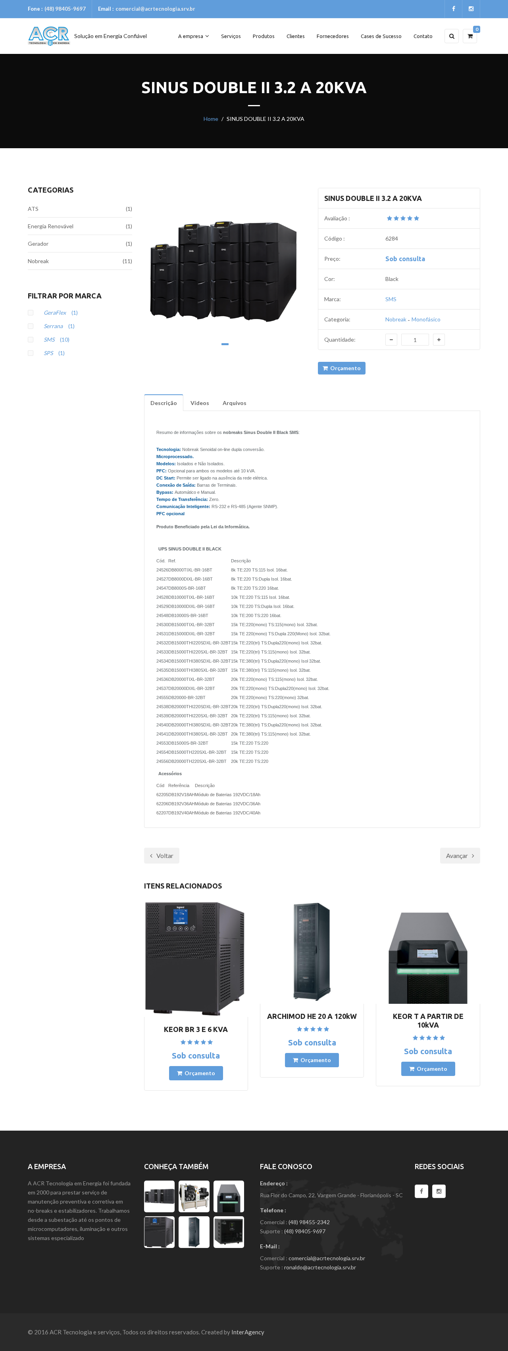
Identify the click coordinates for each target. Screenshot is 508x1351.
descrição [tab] (163, 402)
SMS (390, 299)
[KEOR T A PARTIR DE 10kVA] (229, 1196)
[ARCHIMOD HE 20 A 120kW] (194, 1232)
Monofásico (426, 319)
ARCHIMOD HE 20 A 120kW (312, 1016)
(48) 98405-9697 (65, 9)
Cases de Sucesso (381, 36)
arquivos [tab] (234, 402)
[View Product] (196, 958)
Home (211, 118)
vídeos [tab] (199, 402)
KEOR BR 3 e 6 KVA (196, 1029)
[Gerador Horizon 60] (194, 1196)
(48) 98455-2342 (309, 1222)
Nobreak (395, 319)
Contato (423, 36)
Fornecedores (333, 36)
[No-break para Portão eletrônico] (229, 1232)
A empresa (190, 36)
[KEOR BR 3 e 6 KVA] (159, 1232)
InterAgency (247, 1332)
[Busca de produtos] (451, 36)
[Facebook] (421, 1191)
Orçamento (344, 368)
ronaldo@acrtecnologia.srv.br (320, 1267)
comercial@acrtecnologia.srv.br (155, 9)
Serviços (231, 36)
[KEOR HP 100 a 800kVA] (159, 1196)
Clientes (296, 36)
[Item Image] (225, 269)
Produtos (264, 36)
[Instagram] (439, 1191)
